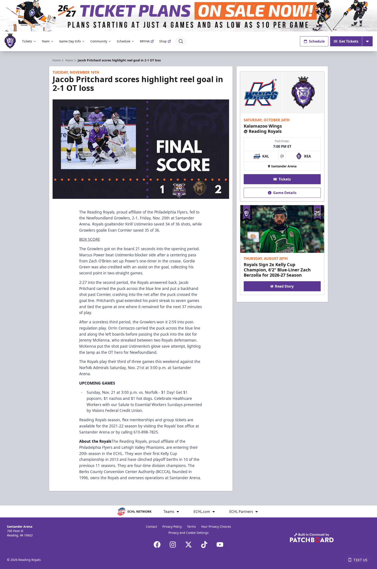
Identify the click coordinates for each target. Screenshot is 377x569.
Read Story (284, 286)
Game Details (284, 192)
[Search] (180, 41)
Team (46, 41)
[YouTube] (220, 544)
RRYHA (145, 41)
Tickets (27, 41)
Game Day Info (70, 41)
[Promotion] (188, 15)
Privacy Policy (172, 526)
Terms (191, 526)
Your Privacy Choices (216, 526)
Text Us (360, 560)
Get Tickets (348, 41)
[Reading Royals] (10, 41)
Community (98, 41)
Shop (163, 41)
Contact (151, 526)
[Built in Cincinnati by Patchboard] (312, 537)
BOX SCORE (89, 239)
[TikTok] (204, 544)
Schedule (123, 41)
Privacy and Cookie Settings (188, 533)
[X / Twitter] (188, 544)
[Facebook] (157, 544)
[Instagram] (173, 544)
